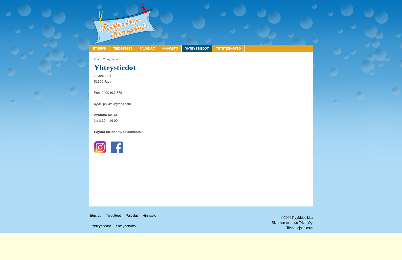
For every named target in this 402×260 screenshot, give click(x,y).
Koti (96, 59)
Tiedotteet (122, 48)
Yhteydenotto (228, 48)
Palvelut (147, 48)
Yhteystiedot (197, 48)
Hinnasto (170, 48)
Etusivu (99, 48)
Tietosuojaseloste (299, 228)
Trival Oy (306, 223)
